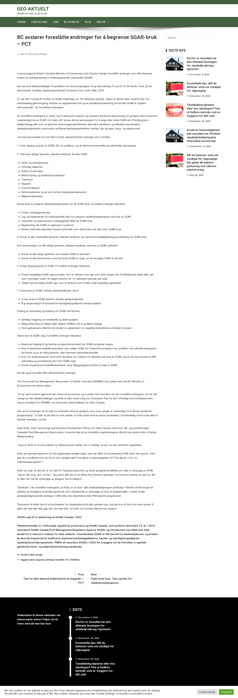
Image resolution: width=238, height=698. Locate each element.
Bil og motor (71, 22)
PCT (67, 560)
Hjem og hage (39, 22)
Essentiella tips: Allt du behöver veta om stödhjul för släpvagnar (204, 87)
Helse (88, 22)
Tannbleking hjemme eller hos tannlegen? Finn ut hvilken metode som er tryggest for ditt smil (204, 110)
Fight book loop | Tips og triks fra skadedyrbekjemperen (111, 578)
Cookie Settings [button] (207, 692)
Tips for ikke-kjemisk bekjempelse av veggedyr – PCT (53, 578)
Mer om (101, 22)
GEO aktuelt (33, 9)
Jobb (56, 22)
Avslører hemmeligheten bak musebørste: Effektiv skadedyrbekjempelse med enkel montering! (203, 135)
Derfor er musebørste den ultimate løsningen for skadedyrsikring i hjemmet (202, 64)
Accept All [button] (226, 692)
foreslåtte (59, 560)
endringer (50, 560)
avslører (31, 560)
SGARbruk (74, 560)
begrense (40, 560)
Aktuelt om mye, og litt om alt (32, 13)
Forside (21, 22)
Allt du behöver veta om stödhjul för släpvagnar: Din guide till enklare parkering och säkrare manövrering (202, 162)
